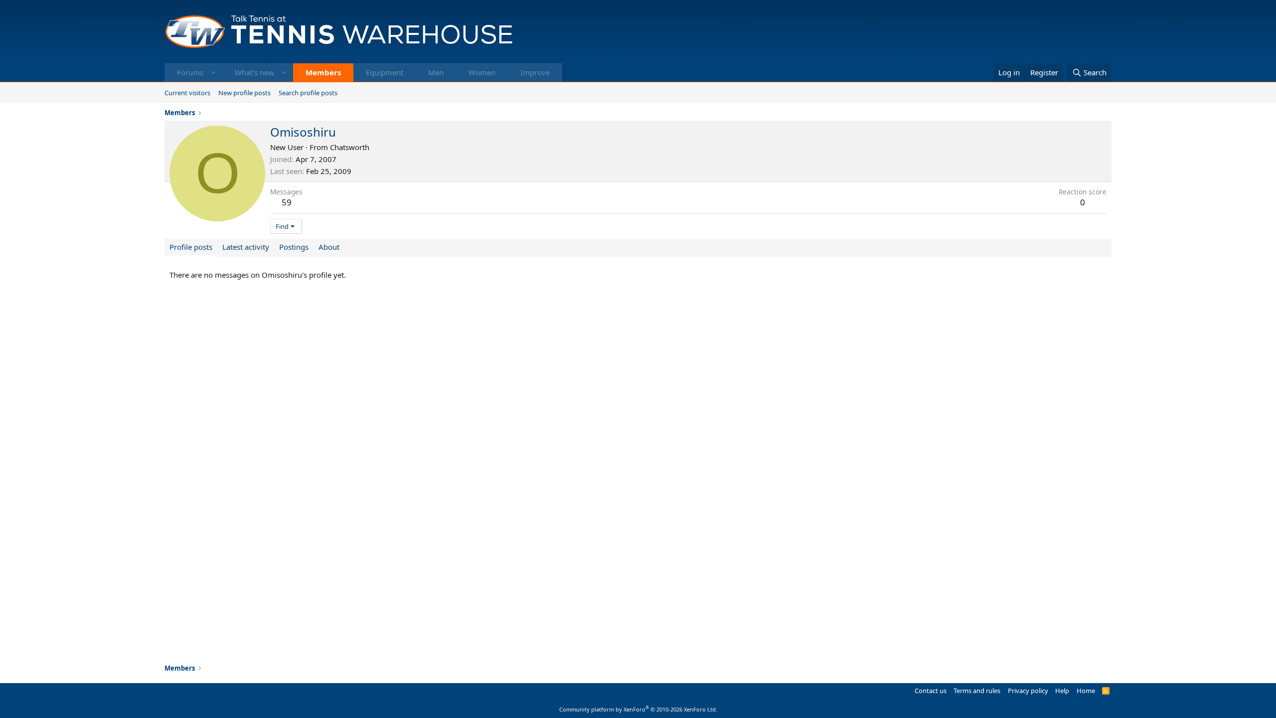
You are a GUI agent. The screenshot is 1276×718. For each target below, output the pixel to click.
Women (482, 72)
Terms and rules (977, 690)
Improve (535, 72)
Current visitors (187, 92)
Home (1086, 690)
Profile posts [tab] (190, 247)
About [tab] (329, 247)
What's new (254, 72)
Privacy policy (1028, 690)
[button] (213, 72)
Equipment (384, 72)
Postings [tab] (294, 247)
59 (287, 202)
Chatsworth (349, 147)
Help (1062, 690)
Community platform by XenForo (638, 709)
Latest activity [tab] (245, 247)
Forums (190, 72)
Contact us (931, 690)
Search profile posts (308, 92)
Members (323, 72)
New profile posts (244, 92)
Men (436, 72)
